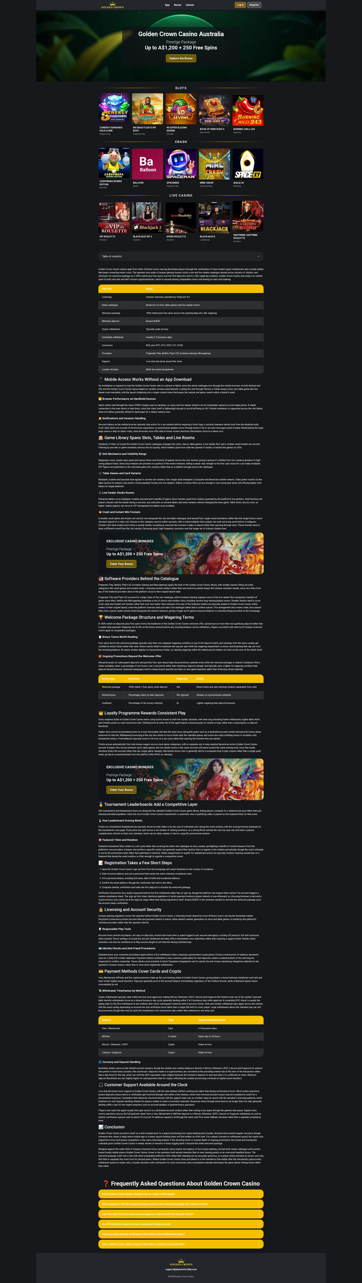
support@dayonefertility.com (181, 1269)
